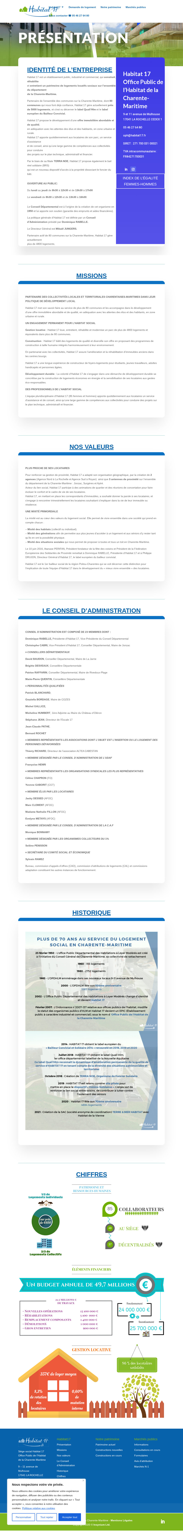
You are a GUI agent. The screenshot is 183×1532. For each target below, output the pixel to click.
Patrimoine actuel (105, 1444)
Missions (62, 1449)
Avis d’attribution (143, 1461)
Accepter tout (69, 1517)
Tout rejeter (46, 1517)
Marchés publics (136, 7)
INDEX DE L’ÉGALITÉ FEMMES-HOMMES (140, 181)
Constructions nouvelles (109, 1449)
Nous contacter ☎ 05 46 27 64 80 (69, 15)
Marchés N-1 (141, 1466)
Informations (141, 1444)
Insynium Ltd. (101, 1524)
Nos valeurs (63, 1455)
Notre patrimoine (111, 7)
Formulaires (141, 1455)
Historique (62, 1470)
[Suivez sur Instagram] (133, 169)
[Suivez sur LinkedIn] (126, 169)
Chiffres (61, 1476)
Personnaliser (23, 1517)
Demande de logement (82, 7)
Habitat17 (54, 7)
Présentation (64, 1444)
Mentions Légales (121, 1520)
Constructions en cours (109, 1455)
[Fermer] (83, 1480)
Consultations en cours (147, 1449)
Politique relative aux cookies (38, 1508)
